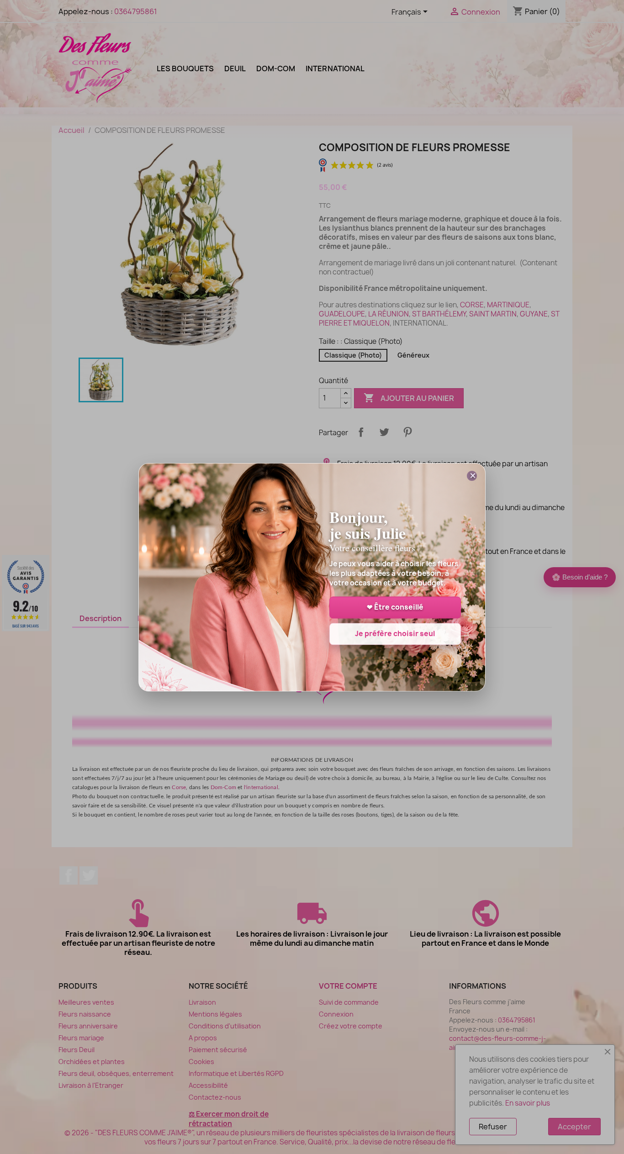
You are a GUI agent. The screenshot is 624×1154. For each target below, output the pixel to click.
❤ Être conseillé (395, 607)
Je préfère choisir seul (395, 633)
